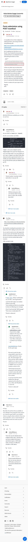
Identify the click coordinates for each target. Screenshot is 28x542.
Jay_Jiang (8, 218)
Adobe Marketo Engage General (7, 6)
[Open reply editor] (14, 101)
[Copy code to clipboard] (24, 139)
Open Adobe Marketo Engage (13, 16)
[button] (7, 31)
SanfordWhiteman (10, 129)
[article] (14, 118)
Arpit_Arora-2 (9, 404)
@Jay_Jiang (9, 297)
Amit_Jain (8, 34)
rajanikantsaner (12, 294)
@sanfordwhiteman (13, 346)
